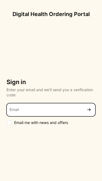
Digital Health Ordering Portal (51, 14)
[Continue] (89, 110)
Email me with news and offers (41, 122)
